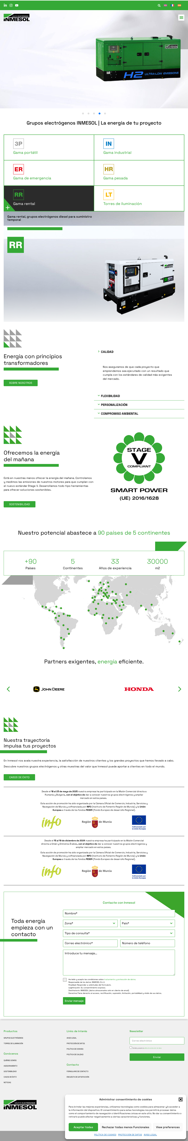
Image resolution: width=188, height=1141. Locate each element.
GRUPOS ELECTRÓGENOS (13, 1038)
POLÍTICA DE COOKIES (105, 1134)
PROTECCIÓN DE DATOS (130, 1134)
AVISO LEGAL (150, 1134)
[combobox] (90, 923)
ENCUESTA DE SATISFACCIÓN (78, 1077)
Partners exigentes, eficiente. (94, 661)
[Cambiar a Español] (179, 5)
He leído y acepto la (147, 1048)
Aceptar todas (83, 1127)
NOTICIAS (7, 1082)
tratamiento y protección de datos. (120, 979)
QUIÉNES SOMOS (10, 1060)
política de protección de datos (153, 1048)
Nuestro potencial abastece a (94, 532)
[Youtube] (16, 5)
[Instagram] (11, 5)
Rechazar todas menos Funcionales (125, 1127)
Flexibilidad (110, 396)
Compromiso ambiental (119, 414)
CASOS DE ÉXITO (10, 1077)
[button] (180, 1099)
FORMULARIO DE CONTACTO (77, 1071)
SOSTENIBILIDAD (10, 1071)
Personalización (114, 405)
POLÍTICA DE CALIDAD (75, 1054)
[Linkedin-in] (5, 5)
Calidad (107, 352)
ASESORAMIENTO (10, 1066)
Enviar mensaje (74, 1000)
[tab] (49, 147)
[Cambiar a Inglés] (165, 5)
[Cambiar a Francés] (172, 5)
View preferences (168, 1127)
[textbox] (87, 923)
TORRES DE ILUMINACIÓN (13, 1043)
